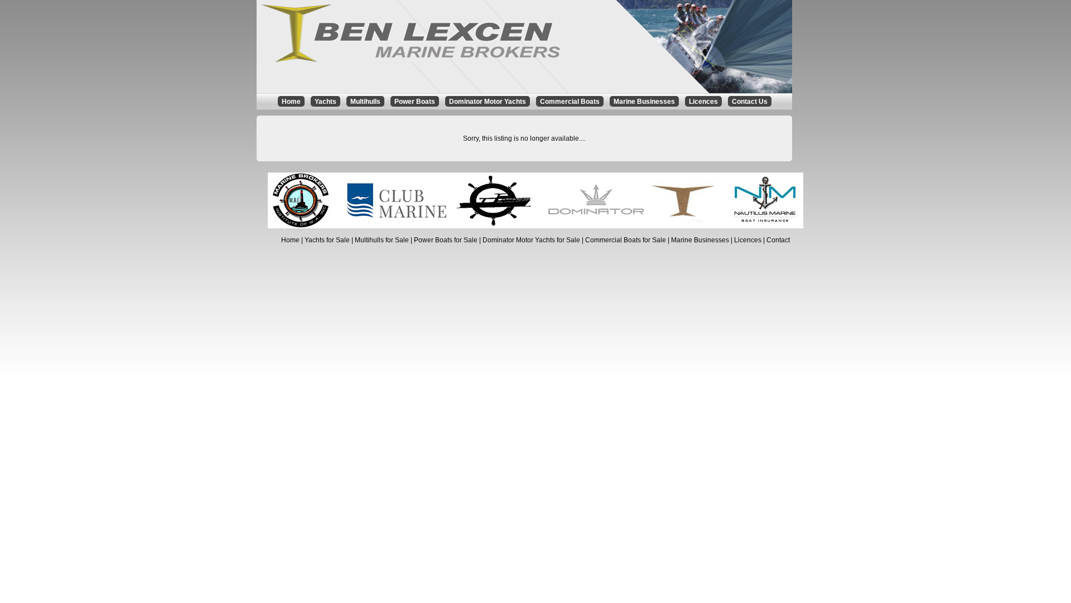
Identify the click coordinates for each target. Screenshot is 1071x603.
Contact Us (750, 102)
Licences (703, 102)
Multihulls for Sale (382, 240)
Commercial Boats (570, 102)
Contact (778, 240)
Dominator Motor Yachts (487, 102)
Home (291, 102)
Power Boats (414, 102)
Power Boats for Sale (445, 240)
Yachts (325, 102)
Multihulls (365, 102)
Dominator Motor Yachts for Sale (531, 240)
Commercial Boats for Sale (625, 240)
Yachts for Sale (327, 240)
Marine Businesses (644, 102)
